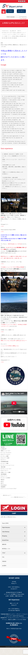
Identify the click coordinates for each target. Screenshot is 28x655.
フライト (10, 36)
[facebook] (19, 1)
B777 (8, 32)
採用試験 (21, 36)
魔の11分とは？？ (6, 495)
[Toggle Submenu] (24, 527)
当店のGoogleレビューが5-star (15, 243)
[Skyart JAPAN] (11, 6)
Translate (24, 18)
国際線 (17, 36)
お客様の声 (13, 30)
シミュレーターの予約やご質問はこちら (10, 345)
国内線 (13, 36)
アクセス (10, 11)
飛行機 (9, 38)
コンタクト (21, 11)
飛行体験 (6, 38)
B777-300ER (13, 32)
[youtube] (22, 1)
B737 (20, 30)
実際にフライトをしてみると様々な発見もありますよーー (14, 340)
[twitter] (21, 1)
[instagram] (24, 1)
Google (2, 217)
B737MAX (4, 32)
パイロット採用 (19, 34)
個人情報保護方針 (14, 625)
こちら (2, 226)
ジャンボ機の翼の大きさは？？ (18, 497)
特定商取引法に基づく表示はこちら (14, 623)
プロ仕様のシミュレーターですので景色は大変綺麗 (12, 267)
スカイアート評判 (12, 34)
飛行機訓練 (14, 38)
